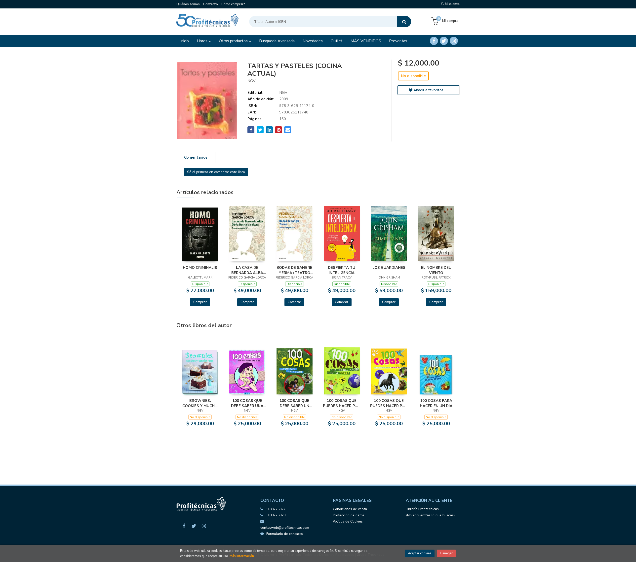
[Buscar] (404, 21)
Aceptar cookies (419, 553)
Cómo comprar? (233, 4)
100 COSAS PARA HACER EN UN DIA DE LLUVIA (436, 403)
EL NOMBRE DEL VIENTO (436, 270)
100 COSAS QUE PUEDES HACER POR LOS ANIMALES (389, 403)
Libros (202, 41)
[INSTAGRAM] (454, 41)
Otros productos (234, 41)
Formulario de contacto (284, 533)
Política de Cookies (348, 521)
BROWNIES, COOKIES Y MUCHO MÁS (200, 403)
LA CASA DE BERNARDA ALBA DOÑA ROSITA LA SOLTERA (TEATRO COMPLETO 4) (247, 270)
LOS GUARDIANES (388, 267)
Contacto (210, 4)
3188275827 (275, 509)
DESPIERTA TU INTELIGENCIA (341, 270)
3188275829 (275, 515)
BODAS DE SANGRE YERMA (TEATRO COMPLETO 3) (294, 270)
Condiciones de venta (350, 509)
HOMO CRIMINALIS (200, 267)
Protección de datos (348, 515)
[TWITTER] (444, 41)
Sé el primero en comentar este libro (216, 172)
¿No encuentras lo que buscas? (430, 515)
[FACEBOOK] (434, 41)
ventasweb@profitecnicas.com (284, 527)
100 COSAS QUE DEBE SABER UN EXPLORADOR (294, 403)
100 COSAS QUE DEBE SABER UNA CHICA (247, 403)
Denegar (446, 553)
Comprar (200, 302)
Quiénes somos (188, 4)
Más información (242, 556)
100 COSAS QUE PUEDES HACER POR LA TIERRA (341, 403)
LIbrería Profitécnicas (422, 509)
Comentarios (195, 157)
